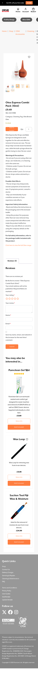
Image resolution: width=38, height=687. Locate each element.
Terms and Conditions (9, 588)
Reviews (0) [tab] (12, 261)
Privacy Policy (6, 591)
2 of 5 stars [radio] (9, 298)
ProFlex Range (9, 19)
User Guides (6, 594)
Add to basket (11, 129)
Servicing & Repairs (8, 575)
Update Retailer (7, 600)
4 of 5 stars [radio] (15, 298)
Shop (11, 31)
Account (25, 12)
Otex (25, 117)
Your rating (10, 295)
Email (8, 324)
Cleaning (30, 31)
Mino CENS (26, 19)
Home (18, 12)
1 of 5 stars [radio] (7, 298)
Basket (33, 12)
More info (19, 421)
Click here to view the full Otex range (18, 245)
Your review (10, 303)
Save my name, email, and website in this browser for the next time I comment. (19, 337)
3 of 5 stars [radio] (12, 298)
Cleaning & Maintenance (10, 578)
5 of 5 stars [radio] (18, 298)
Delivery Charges (7, 572)
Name (8, 315)
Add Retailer (6, 597)
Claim (29, 3)
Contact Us (6, 569)
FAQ (3, 581)
